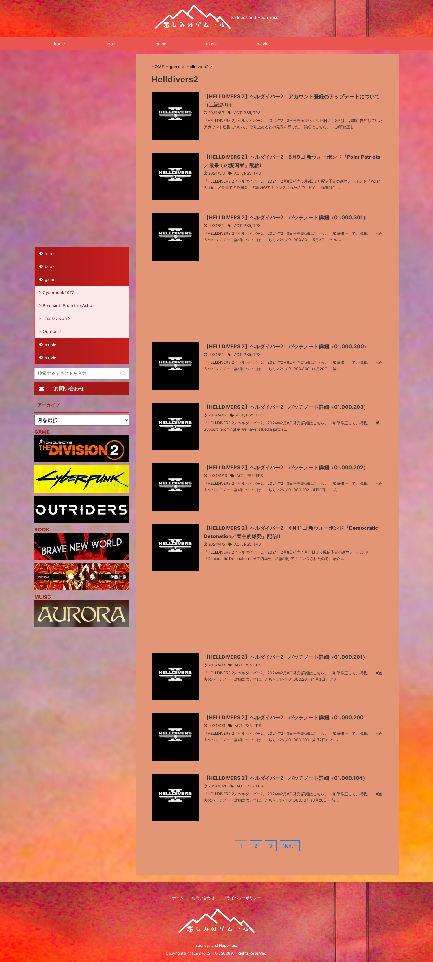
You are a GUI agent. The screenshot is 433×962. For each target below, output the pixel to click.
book (110, 43)
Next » (289, 846)
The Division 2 (57, 318)
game (161, 43)
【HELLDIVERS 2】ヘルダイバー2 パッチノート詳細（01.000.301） (286, 217)
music (211, 43)
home (59, 43)
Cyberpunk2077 (58, 292)
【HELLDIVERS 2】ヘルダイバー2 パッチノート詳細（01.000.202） (286, 467)
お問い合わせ (203, 897)
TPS (257, 112)
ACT (238, 112)
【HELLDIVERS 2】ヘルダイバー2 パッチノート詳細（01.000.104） (286, 778)
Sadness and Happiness (216, 945)
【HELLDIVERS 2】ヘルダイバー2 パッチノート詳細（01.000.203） (286, 407)
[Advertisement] (267, 303)
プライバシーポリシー (242, 897)
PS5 (247, 112)
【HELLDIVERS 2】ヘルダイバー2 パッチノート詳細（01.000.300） (286, 346)
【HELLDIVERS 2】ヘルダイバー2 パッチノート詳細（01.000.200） (286, 717)
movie (262, 43)
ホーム (178, 897)
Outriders (52, 331)
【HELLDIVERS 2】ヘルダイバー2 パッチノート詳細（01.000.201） (286, 657)
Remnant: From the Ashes (68, 305)
